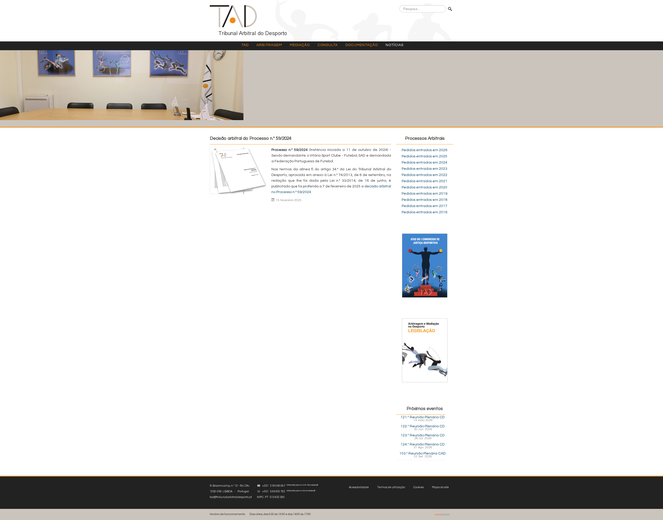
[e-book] (425, 350)
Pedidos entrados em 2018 (424, 200)
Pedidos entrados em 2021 (424, 181)
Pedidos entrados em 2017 (424, 206)
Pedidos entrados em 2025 (424, 156)
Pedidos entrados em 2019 (424, 193)
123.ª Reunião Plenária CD (422, 435)
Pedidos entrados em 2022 (424, 175)
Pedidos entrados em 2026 (424, 150)
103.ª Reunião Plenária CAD (422, 453)
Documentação (361, 45)
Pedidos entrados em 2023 (424, 169)
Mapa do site (440, 487)
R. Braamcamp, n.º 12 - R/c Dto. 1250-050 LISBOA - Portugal (231, 491)
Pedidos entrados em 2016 (424, 212)
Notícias (394, 45)
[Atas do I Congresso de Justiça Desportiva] (425, 265)
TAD (245, 45)
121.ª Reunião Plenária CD (422, 417)
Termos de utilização (391, 487)
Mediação (300, 45)
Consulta (328, 45)
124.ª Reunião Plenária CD (422, 444)
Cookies (418, 487)
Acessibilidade (359, 487)
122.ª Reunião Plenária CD (422, 426)
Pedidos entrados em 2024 (424, 162)
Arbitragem (269, 45)
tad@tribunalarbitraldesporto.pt (231, 497)
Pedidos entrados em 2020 (424, 187)
